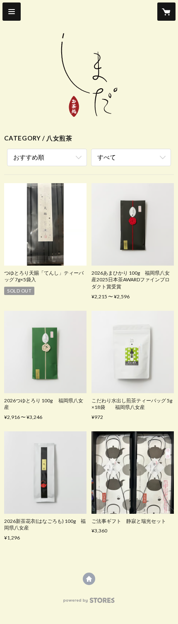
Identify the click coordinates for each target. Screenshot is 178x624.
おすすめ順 (28, 157)
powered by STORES (89, 602)
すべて (106, 157)
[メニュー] (11, 11)
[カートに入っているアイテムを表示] (166, 11)
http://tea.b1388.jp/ (89, 579)
